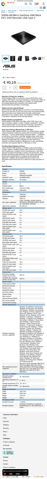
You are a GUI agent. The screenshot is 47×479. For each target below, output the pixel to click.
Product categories (9, 442)
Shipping (6, 425)
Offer (4, 435)
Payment (6, 421)
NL (41, 7)
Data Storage (12, 10)
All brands (6, 445)
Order (5, 418)
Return (5, 431)
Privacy (5, 460)
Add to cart (26, 87)
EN (44, 7)
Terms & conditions (9, 467)
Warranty (6, 428)
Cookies (5, 464)
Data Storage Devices (26, 10)
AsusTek (11, 12)
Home (3, 10)
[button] (43, 23)
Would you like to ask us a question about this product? (20, 92)
